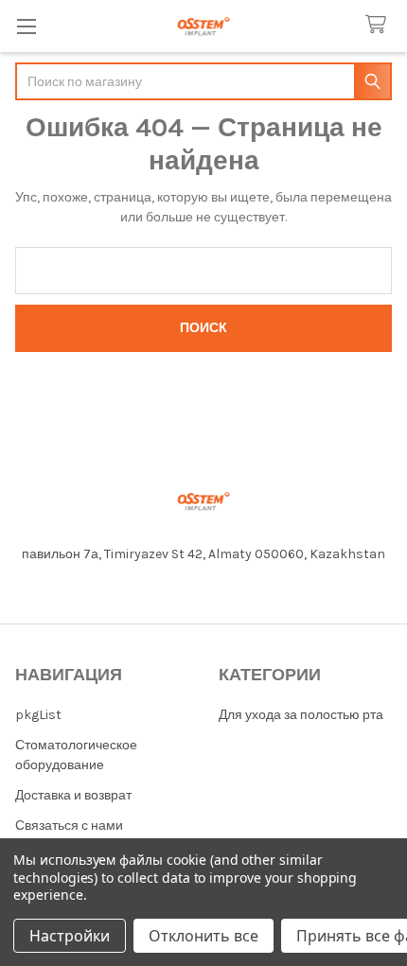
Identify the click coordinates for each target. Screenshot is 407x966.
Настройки (69, 935)
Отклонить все (203, 935)
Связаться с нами (69, 825)
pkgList (38, 715)
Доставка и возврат (73, 795)
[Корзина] (379, 25)
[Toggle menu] (26, 26)
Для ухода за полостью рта (301, 715)
